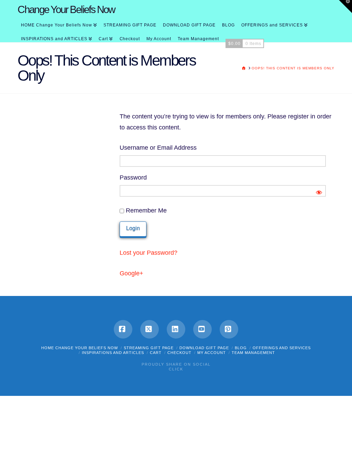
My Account (211, 353)
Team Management (253, 353)
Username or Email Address (158, 147)
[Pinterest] (229, 329)
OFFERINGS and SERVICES (282, 348)
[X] (149, 329)
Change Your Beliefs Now (66, 9)
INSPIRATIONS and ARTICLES (113, 353)
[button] (345, 6)
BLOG (241, 348)
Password (133, 177)
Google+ (131, 273)
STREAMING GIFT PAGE (149, 348)
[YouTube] (202, 329)
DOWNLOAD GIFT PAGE (204, 348)
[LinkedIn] (176, 329)
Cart (156, 353)
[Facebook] (123, 329)
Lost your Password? (148, 252)
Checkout (179, 353)
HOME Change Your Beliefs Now (79, 348)
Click (176, 369)
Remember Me (145, 210)
